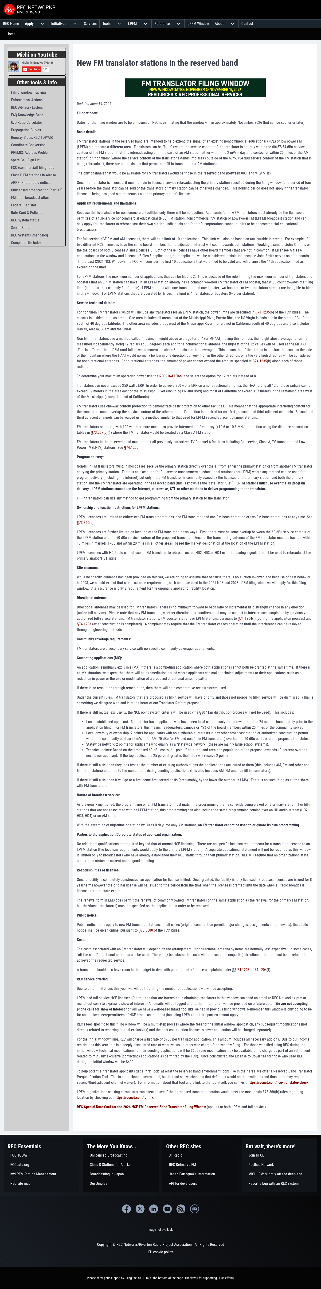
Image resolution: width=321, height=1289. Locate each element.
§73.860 (83, 522)
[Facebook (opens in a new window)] (126, 1209)
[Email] (194, 1209)
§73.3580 (146, 930)
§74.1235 (262, 312)
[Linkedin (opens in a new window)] (154, 1209)
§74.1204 (245, 618)
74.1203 (243, 970)
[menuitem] (11, 23)
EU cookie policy (160, 1252)
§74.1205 (131, 447)
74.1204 (260, 970)
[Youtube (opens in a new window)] (167, 1209)
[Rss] (181, 1209)
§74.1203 (84, 624)
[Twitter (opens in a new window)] (140, 1209)
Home (11, 34)
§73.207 (97, 432)
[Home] (30, 9)
